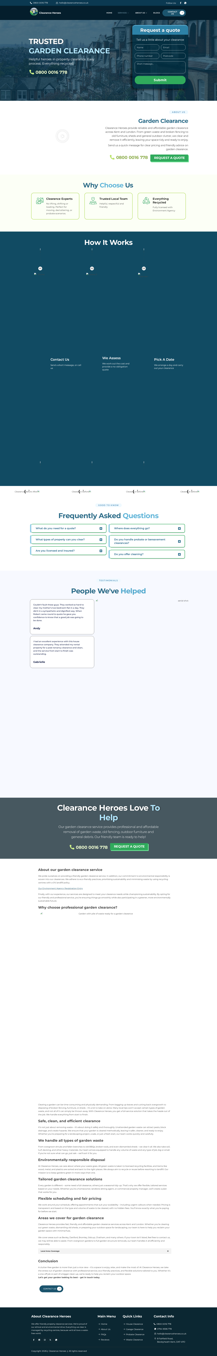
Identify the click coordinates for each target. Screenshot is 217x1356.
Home (109, 13)
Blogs (156, 13)
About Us (140, 13)
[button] (62, 136)
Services (122, 13)
